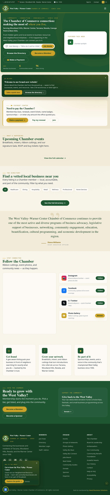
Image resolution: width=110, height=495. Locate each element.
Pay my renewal (38, 120)
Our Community (93, 450)
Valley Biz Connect (70, 454)
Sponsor (66, 472)
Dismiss (27, 481)
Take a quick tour (13, 92)
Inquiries (66, 476)
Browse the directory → (34, 92)
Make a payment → (17, 120)
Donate (65, 468)
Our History (91, 464)
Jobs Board (67, 457)
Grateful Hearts (93, 460)
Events (65, 439)
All (5, 190)
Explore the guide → (14, 481)
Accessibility (91, 475)
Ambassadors (92, 446)
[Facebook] (5, 460)
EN (103, 2)
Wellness (55, 190)
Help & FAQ (91, 471)
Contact (96, 2)
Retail (46, 190)
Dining (25, 190)
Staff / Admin (44, 450)
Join (54, 120)
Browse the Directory (16, 53)
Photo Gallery (68, 446)
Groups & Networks (70, 442)
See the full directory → (55, 203)
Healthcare (14, 190)
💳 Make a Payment (16, 60)
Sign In (88, 2)
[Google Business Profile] (21, 460)
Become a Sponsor (14, 416)
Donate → (67, 412)
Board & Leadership (94, 442)
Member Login (44, 446)
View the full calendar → (55, 158)
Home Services (81, 190)
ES (106, 2)
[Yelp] (26, 460)
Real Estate (67, 461)
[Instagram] (10, 460)
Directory (42, 442)
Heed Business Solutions (98, 490)
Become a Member (43, 53)
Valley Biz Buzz (68, 450)
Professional (67, 190)
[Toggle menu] (105, 8)
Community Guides (70, 465)
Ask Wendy (48, 46)
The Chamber (92, 439)
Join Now (42, 439)
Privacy (89, 479)
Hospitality (35, 190)
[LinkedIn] (15, 460)
